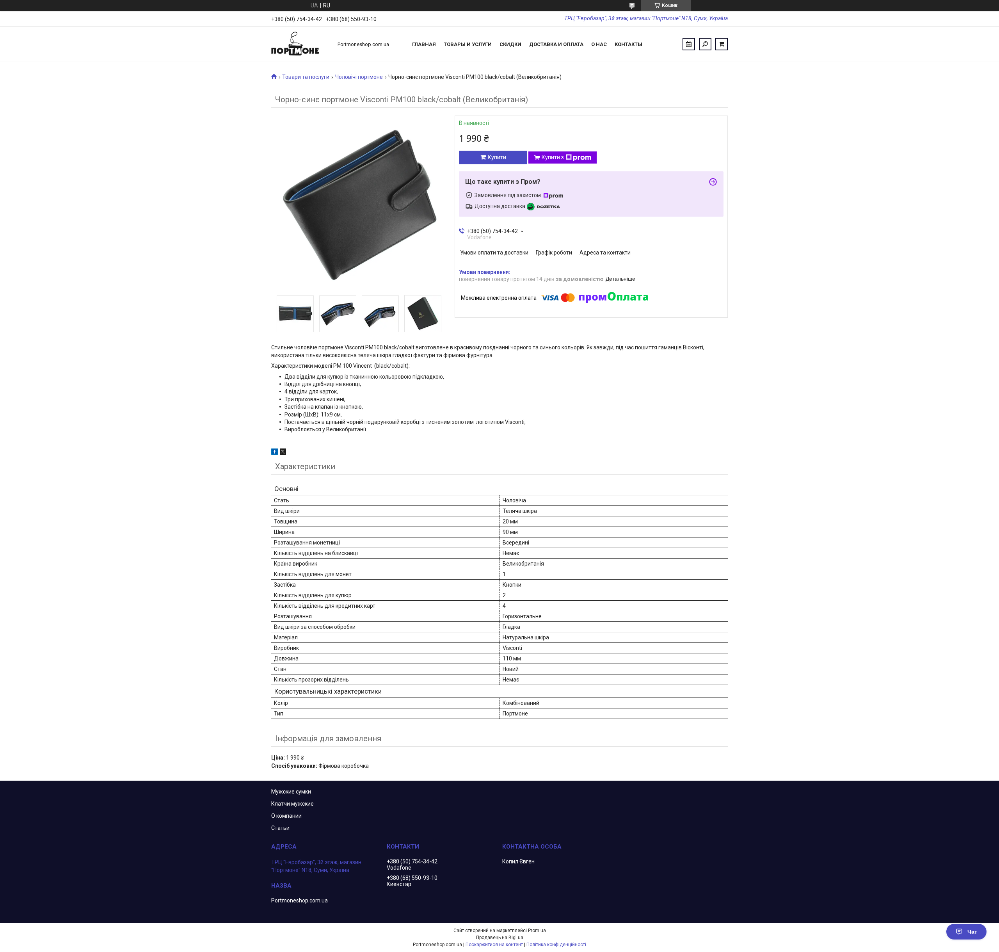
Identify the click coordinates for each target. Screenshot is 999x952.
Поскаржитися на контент (494, 944)
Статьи (280, 828)
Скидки (510, 44)
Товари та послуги (305, 77)
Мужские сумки (291, 791)
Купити (497, 157)
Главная (424, 44)
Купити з (553, 157)
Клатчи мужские (292, 804)
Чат (972, 932)
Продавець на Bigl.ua (499, 937)
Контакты (628, 44)
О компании (286, 816)
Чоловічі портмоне (359, 77)
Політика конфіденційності (556, 944)
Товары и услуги (468, 44)
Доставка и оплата (556, 44)
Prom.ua (537, 930)
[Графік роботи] (689, 44)
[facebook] (274, 453)
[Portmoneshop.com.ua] (300, 44)
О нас (599, 44)
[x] (283, 453)
